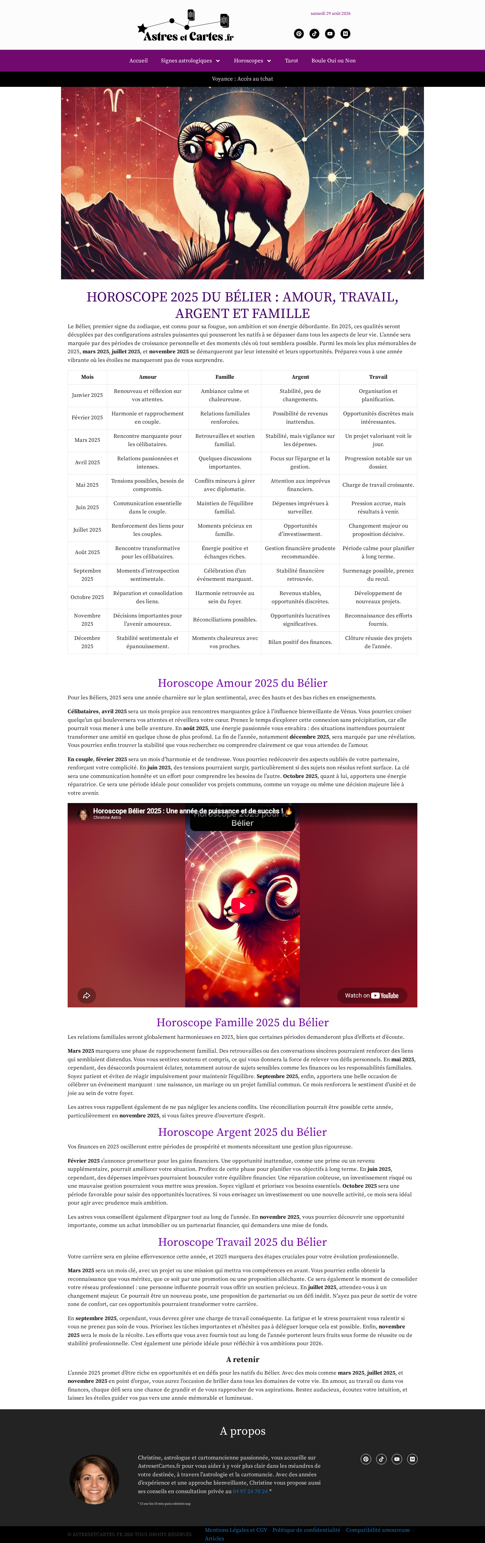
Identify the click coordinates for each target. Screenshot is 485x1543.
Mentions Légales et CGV (236, 1530)
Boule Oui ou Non (333, 60)
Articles (214, 1538)
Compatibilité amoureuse (378, 1530)
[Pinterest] (299, 33)
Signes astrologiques (186, 60)
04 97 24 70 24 (250, 1491)
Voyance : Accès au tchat (242, 79)
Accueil (138, 60)
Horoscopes (248, 60)
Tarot (291, 60)
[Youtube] (330, 33)
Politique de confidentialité (306, 1530)
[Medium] (345, 33)
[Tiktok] (314, 33)
